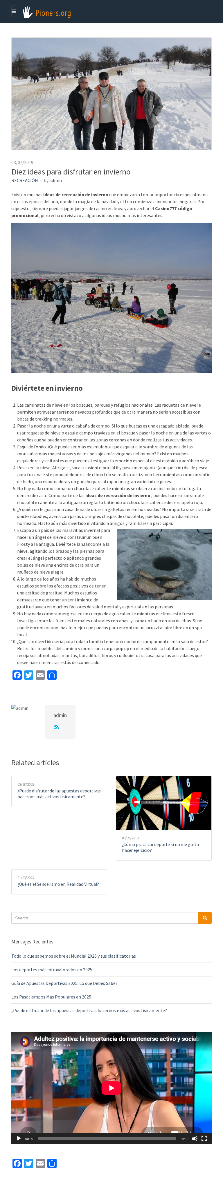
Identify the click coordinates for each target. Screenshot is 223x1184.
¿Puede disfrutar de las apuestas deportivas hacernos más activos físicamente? (59, 793)
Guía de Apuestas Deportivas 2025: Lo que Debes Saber (64, 983)
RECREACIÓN (24, 180)
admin (55, 180)
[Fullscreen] (204, 1138)
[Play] (19, 1138)
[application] (111, 1088)
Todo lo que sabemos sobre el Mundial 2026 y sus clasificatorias (73, 956)
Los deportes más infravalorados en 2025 (51, 969)
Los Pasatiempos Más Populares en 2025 (51, 997)
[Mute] (195, 1138)
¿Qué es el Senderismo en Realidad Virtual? (58, 884)
